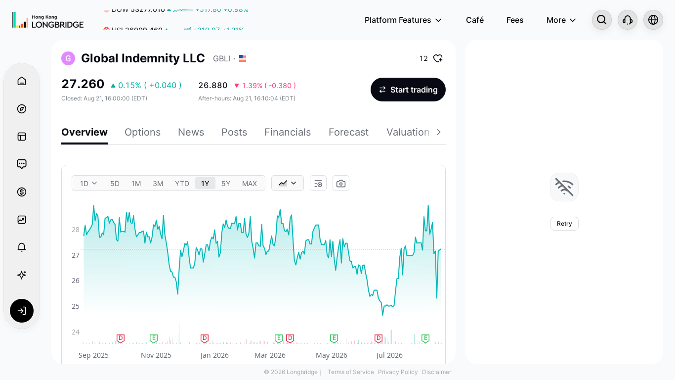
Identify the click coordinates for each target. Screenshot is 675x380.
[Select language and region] (653, 20)
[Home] (48, 20)
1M (136, 183)
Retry (564, 223)
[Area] (287, 183)
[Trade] (22, 192)
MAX (249, 183)
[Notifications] (22, 247)
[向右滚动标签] (440, 133)
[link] (173, 20)
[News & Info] (22, 136)
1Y (205, 183)
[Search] (602, 20)
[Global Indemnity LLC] (68, 58)
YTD (182, 183)
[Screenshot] (341, 183)
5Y (225, 183)
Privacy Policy (398, 372)
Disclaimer (436, 372)
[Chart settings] (318, 183)
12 (423, 58)
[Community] (22, 164)
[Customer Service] (627, 20)
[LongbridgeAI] (22, 275)
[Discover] (22, 109)
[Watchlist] (22, 220)
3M (158, 183)
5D (115, 183)
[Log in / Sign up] (22, 311)
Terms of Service (351, 372)
